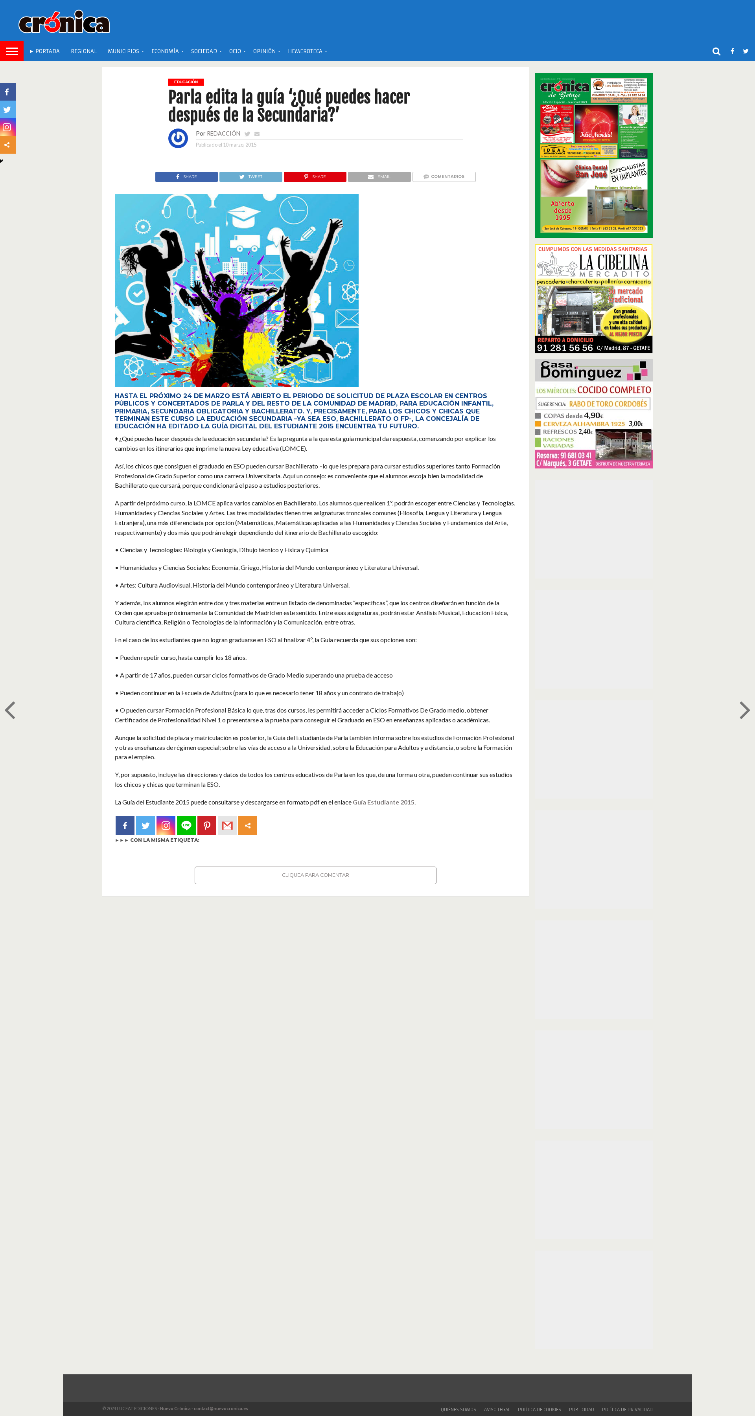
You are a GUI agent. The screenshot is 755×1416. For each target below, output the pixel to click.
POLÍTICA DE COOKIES (539, 1409)
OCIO (235, 51)
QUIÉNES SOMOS (458, 1409)
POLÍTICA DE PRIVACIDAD (627, 1409)
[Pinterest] (206, 825)
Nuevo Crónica (175, 1408)
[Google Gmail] (227, 825)
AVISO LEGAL (497, 1409)
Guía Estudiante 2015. (384, 802)
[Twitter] (145, 825)
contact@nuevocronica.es (221, 1408)
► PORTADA (44, 51)
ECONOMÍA (165, 51)
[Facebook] (125, 825)
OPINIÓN (264, 51)
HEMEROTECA (305, 51)
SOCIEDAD (204, 51)
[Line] (186, 825)
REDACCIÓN (223, 133)
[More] (247, 825)
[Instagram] (166, 825)
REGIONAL (84, 51)
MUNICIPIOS (123, 51)
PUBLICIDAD (581, 1409)
